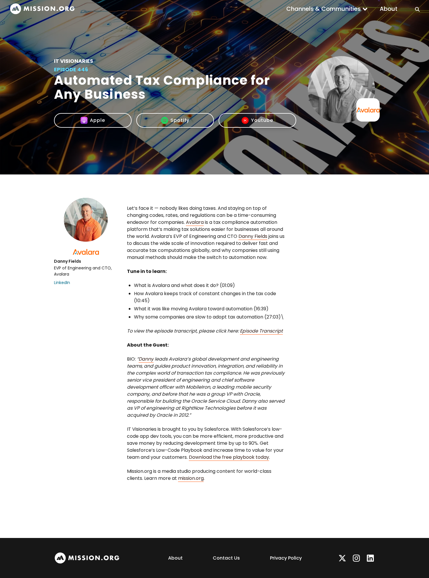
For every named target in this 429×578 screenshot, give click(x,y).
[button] (327, 9)
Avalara (195, 222)
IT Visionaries (73, 61)
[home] (42, 9)
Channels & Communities (323, 9)
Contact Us (226, 558)
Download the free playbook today (229, 457)
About (388, 9)
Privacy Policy (286, 558)
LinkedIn (62, 282)
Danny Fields (252, 236)
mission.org (191, 478)
